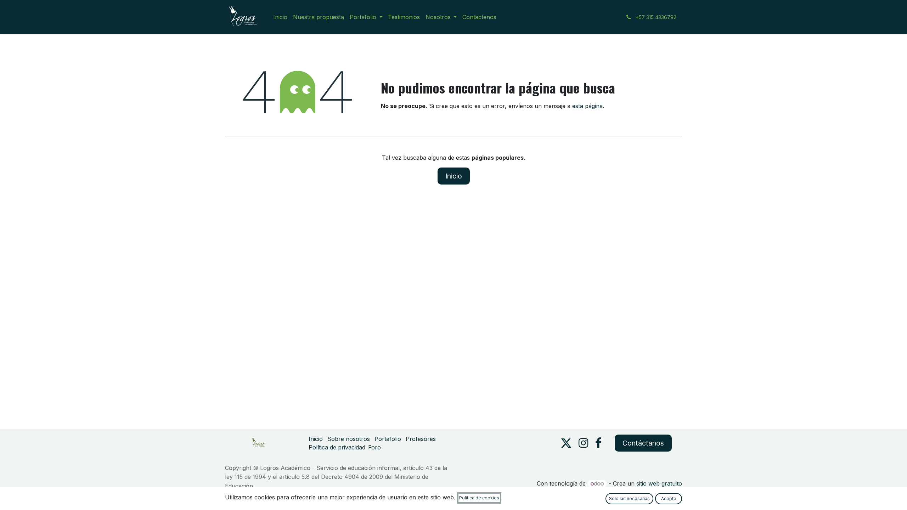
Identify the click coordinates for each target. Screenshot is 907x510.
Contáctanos (643, 443)
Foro (374, 447)
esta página (587, 105)
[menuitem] (280, 17)
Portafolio (387, 438)
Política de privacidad (337, 447)
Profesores (421, 438)
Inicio (453, 176)
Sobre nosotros (348, 438)
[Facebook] (598, 443)
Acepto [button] (668, 498)
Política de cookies (479, 497)
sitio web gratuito (659, 483)
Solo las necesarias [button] (629, 498)
